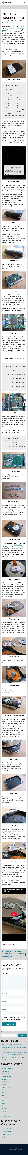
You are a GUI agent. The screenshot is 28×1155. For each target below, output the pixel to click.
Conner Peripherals (7, 1076)
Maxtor (4, 1095)
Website (4, 1009)
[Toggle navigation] (24, 2)
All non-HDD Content (8, 1129)
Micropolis (5, 1098)
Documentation (6, 1134)
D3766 (7, 626)
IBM (3, 1090)
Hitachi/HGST (6, 1087)
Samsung (4, 1106)
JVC (3, 1092)
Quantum (4, 1103)
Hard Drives (7, 23)
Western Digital (6, 1116)
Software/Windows (7, 1131)
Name (4, 994)
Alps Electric (5, 1071)
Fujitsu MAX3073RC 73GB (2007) (11, 1045)
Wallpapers (5, 1137)
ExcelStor (5, 1079)
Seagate (4, 1108)
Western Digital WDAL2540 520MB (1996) (14, 1052)
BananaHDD (18, 21)
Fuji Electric (5, 1082)
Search (3, 1032)
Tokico (4, 1111)
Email (4, 1002)
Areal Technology (7, 1074)
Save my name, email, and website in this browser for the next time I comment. (13, 1018)
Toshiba (4, 1114)
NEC (13, 23)
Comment (5, 973)
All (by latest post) (7, 1068)
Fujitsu (4, 1084)
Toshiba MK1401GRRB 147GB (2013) (12, 1055)
